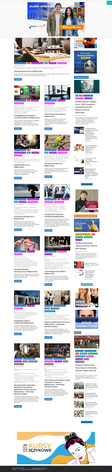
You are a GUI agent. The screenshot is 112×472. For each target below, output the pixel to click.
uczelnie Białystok (60, 316)
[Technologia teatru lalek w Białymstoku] (57, 243)
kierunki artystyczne (51, 262)
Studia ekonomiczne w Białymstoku (28, 71)
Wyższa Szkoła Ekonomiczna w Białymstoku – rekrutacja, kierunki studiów (57, 324)
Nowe (29, 63)
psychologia (16, 211)
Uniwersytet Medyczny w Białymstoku (22, 266)
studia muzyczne (48, 374)
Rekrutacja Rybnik (88, 237)
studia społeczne (36, 160)
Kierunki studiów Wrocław (90, 350)
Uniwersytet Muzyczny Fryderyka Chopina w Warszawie (56, 377)
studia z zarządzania (48, 208)
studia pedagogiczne (25, 111)
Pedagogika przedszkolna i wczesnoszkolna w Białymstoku (27, 116)
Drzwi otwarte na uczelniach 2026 (83, 234)
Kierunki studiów (48, 305)
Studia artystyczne (62, 251)
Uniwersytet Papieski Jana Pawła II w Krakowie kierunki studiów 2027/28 (91, 395)
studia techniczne (48, 207)
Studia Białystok (52, 63)
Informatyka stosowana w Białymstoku (55, 115)
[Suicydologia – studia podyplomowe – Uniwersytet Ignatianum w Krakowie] (79, 161)
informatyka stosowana (50, 107)
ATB (46, 262)
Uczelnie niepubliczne (50, 311)
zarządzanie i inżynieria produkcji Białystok (53, 211)
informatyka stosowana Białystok (63, 107)
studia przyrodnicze (48, 161)
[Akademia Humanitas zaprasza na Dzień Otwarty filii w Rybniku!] (86, 225)
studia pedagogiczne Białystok (20, 113)
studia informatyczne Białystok (60, 110)
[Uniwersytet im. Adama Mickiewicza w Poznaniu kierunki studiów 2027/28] (79, 386)
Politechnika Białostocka (29, 315)
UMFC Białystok (47, 376)
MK (24, 65)
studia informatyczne (48, 110)
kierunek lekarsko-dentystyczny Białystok (22, 259)
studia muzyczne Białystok (58, 374)
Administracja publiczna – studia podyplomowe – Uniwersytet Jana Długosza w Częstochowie (91, 149)
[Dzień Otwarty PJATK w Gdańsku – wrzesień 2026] (79, 265)
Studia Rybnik (79, 239)
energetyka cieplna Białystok (30, 312)
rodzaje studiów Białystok (19, 68)
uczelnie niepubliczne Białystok (60, 318)
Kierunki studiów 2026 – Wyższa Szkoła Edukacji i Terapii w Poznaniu (91, 404)
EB (24, 105)
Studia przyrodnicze (62, 152)
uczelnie (53, 316)
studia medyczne (17, 265)
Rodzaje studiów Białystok (37, 63)
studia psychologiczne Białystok (31, 212)
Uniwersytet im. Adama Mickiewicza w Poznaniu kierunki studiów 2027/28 (91, 385)
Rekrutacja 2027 (83, 353)
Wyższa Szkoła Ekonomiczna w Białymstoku (53, 111)
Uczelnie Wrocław (80, 361)
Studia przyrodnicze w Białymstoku (53, 164)
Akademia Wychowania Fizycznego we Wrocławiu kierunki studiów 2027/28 (86, 368)
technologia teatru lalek (57, 266)
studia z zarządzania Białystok (60, 208)
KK (23, 157)
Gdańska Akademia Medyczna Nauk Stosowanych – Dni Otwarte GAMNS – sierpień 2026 (90, 274)
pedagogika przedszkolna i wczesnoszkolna (23, 108)
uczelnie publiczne (18, 380)
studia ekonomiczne (37, 68)
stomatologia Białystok (25, 264)
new (28, 100)
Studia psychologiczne (32, 201)
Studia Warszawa (88, 98)
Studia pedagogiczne (19, 103)
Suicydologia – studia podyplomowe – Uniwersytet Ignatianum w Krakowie (91, 161)
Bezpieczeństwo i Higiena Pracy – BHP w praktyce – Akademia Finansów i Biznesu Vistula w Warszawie (85, 107)
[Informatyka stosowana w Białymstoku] (57, 92)
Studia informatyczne (49, 103)
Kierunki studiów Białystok (20, 63)
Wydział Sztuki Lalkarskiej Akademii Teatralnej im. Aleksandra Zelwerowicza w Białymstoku (57, 268)
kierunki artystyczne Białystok (63, 262)
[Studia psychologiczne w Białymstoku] (27, 191)
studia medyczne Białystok (28, 265)
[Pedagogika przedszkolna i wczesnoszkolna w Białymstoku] (27, 92)
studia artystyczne (48, 264)
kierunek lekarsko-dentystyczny (22, 258)
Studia (46, 63)
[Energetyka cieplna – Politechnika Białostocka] (27, 297)
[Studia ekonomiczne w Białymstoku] (42, 46)
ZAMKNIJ (109, 2)
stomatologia (17, 264)
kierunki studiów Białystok (44, 67)
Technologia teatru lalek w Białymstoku (55, 272)
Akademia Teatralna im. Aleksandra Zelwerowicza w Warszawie (55, 260)
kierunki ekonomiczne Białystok (31, 67)
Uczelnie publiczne (19, 364)
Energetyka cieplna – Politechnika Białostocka (24, 322)
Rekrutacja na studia (93, 353)
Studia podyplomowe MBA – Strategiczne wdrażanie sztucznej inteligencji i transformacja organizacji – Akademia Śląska (91, 173)
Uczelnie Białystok (55, 308)
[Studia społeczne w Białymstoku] (27, 142)
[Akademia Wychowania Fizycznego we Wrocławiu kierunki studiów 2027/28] (86, 342)
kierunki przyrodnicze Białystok (61, 156)
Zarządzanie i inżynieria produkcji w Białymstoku (54, 215)
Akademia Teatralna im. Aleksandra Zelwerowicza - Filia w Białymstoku (26, 370)
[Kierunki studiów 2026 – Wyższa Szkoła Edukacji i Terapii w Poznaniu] (79, 405)
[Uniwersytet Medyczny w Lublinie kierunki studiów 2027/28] (79, 414)
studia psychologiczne (19, 212)
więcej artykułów (87, 184)
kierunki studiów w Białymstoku (56, 67)
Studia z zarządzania (59, 201)
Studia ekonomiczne (62, 63)
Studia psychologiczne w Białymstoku (24, 217)
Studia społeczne (18, 155)
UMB (35, 265)
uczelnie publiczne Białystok (29, 380)
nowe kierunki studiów (18, 315)
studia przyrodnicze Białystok (60, 161)
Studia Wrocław (79, 359)
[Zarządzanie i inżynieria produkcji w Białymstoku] (57, 191)
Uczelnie (47, 308)
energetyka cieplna (19, 312)
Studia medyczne (18, 254)
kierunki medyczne (18, 261)
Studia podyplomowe (88, 95)
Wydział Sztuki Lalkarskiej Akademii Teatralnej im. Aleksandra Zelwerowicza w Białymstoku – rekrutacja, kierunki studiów (25, 389)
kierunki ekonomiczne (19, 67)
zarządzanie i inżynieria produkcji (51, 210)
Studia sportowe (89, 356)
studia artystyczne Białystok (59, 264)
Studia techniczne (49, 201)
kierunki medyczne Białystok (29, 261)
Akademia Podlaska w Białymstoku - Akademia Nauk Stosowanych (25, 208)
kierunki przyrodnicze (50, 156)
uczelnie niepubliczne (49, 318)
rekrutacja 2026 (79, 237)
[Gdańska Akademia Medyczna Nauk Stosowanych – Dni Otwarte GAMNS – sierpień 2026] (79, 275)
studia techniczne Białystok (58, 207)
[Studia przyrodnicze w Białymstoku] (57, 142)
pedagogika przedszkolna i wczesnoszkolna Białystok (25, 110)
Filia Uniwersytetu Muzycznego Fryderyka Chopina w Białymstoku (55, 370)
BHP (77, 95)
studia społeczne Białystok (20, 162)
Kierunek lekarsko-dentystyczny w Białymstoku (25, 270)
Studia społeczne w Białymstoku (22, 166)
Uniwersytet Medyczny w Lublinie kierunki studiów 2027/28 (91, 413)
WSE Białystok (47, 319)
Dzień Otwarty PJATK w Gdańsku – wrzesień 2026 (91, 264)
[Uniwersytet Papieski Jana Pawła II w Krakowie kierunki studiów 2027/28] (79, 396)
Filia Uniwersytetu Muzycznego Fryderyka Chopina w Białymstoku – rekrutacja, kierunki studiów (57, 383)
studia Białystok (28, 68)
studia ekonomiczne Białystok (48, 68)
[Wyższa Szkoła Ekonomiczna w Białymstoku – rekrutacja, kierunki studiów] (57, 297)
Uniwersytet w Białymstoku (19, 214)
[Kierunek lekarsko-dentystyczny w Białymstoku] (27, 243)
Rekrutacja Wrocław (80, 356)
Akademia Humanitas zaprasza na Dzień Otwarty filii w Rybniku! (86, 246)
